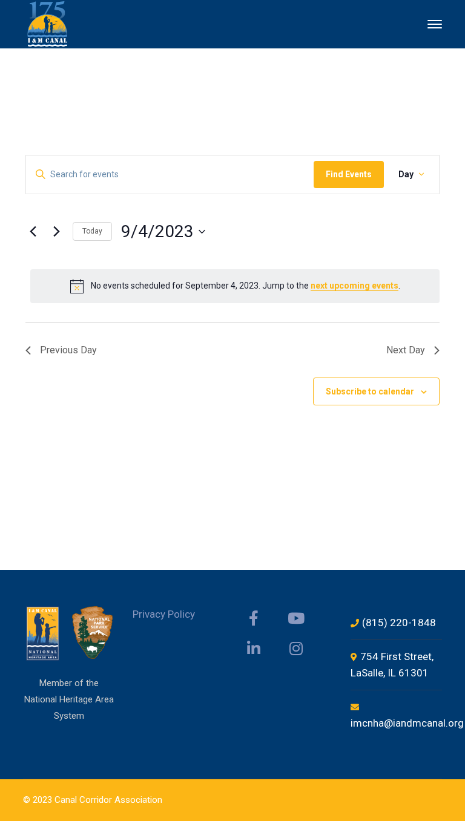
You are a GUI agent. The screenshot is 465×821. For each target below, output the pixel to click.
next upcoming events (354, 285)
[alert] (235, 286)
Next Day (405, 350)
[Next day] (56, 231)
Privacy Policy (164, 614)
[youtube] (296, 618)
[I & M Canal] (48, 23)
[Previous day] (32, 231)
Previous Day (68, 350)
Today (92, 231)
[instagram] (296, 648)
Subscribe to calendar (370, 391)
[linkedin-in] (254, 648)
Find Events (349, 174)
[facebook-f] (254, 618)
